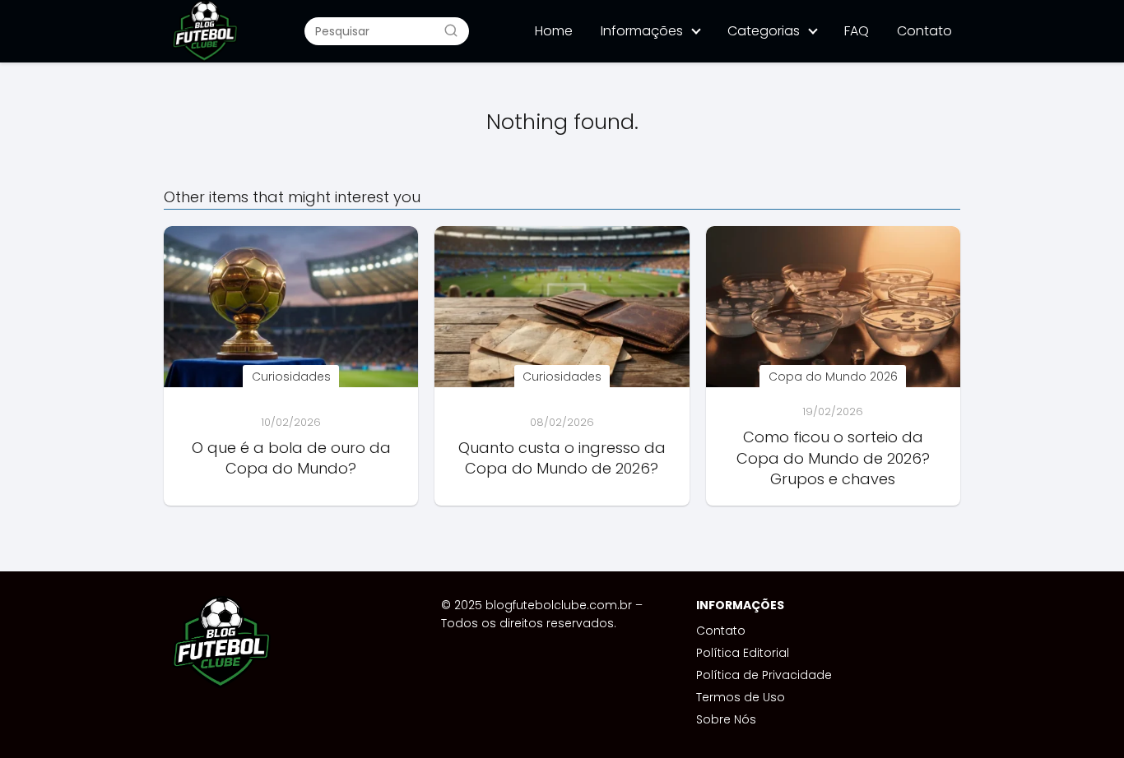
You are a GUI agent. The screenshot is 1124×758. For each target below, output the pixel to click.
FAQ (856, 30)
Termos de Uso (740, 697)
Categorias (763, 30)
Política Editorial (742, 653)
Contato (924, 30)
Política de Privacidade (764, 675)
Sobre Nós (726, 719)
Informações (642, 30)
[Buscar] (451, 30)
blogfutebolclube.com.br (558, 605)
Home (554, 30)
